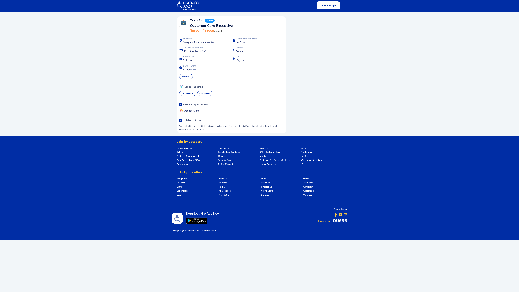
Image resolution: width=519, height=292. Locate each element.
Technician (223, 148)
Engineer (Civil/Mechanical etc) (275, 160)
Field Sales (306, 152)
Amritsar (265, 182)
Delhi (179, 186)
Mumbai (223, 182)
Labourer (264, 148)
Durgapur (265, 194)
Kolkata (223, 178)
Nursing (304, 156)
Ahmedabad (225, 190)
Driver (304, 148)
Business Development (188, 156)
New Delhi (224, 194)
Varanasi (307, 194)
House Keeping (184, 148)
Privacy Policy (340, 208)
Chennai (181, 182)
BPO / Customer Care (270, 152)
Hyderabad (266, 186)
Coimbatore (267, 190)
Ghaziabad (308, 190)
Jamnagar (308, 182)
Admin (263, 156)
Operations (182, 164)
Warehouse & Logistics (312, 160)
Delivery (181, 152)
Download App (328, 5)
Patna (222, 186)
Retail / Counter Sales (229, 152)
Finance (222, 156)
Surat (179, 194)
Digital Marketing (226, 164)
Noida (306, 178)
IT (302, 164)
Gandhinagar (183, 190)
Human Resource (268, 164)
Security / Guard (226, 160)
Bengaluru (182, 178)
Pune (263, 178)
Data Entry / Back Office (189, 160)
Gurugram (308, 186)
